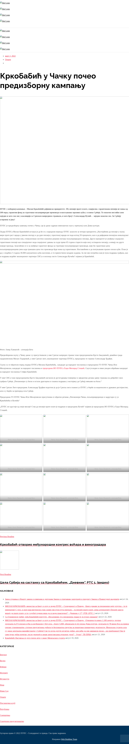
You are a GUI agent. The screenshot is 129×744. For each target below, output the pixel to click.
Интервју (4, 673)
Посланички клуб (7, 703)
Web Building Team (69, 739)
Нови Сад (4, 691)
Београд (3, 655)
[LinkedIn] (2, 26)
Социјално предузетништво (12, 721)
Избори (3, 667)
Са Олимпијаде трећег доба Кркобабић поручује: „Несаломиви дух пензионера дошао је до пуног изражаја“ (51, 617)
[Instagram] (0, 26)
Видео (2, 661)
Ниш (2, 685)
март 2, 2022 (10, 56)
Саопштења (5, 715)
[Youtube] (1, 26)
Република (4, 709)
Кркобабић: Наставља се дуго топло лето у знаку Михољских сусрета (35, 638)
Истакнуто (4, 679)
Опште (8, 59)
